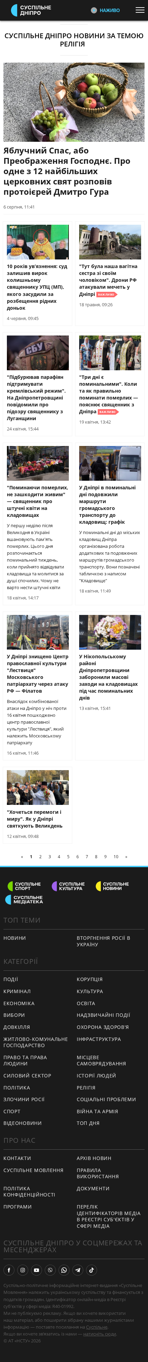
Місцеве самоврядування (101, 1060)
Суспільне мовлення (33, 1170)
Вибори (14, 1015)
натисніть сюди (99, 1334)
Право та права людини (25, 1060)
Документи (93, 1188)
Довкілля (16, 1027)
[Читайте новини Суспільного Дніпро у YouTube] (36, 1270)
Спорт (12, 1111)
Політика (16, 1087)
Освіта (86, 1003)
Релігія (86, 1087)
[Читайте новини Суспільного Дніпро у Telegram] (77, 1270)
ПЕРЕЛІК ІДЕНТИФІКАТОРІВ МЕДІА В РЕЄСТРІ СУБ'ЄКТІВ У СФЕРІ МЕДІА (109, 1216)
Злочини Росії (24, 1099)
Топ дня (88, 1123)
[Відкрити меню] (142, 10)
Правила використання (98, 1173)
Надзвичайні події (103, 1015)
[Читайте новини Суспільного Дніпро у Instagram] (22, 1270)
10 (116, 857)
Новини (14, 938)
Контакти (17, 1158)
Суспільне (96, 1327)
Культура (90, 991)
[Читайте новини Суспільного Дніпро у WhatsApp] (64, 1270)
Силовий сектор (27, 1075)
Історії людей (96, 1075)
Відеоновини (22, 1123)
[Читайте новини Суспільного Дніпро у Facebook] (8, 1270)
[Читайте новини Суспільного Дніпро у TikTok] (91, 1270)
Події (10, 979)
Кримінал (17, 991)
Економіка (18, 1003)
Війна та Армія (97, 1111)
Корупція (90, 979)
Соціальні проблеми (106, 1099)
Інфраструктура (99, 1039)
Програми (17, 1206)
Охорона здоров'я (103, 1027)
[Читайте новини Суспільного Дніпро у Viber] (50, 1270)
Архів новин (94, 1158)
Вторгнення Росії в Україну (103, 941)
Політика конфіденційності (29, 1191)
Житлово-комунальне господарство (35, 1042)
